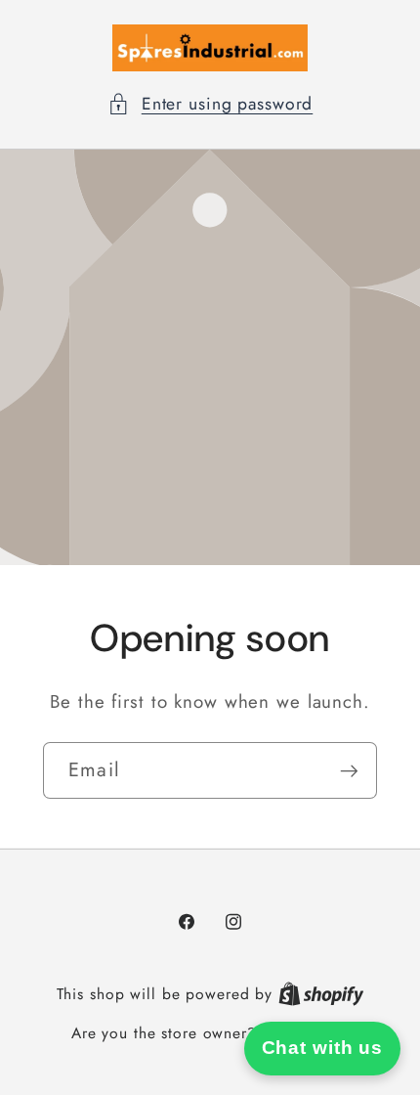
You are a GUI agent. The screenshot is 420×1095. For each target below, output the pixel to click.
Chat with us (323, 1047)
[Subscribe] (349, 770)
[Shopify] (321, 994)
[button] (210, 104)
